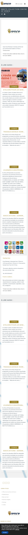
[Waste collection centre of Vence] (14, 247)
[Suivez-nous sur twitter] (6, 483)
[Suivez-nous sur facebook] (3, 483)
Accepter (5, 532)
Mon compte (19, 3)
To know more (6, 50)
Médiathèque (5, 494)
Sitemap (4, 502)
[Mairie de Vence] (6, 3)
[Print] (5, 14)
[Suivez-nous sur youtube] (8, 483)
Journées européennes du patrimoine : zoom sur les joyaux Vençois (14, 170)
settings (17, 529)
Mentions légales (6, 499)
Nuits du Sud (5, 497)
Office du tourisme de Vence (9, 492)
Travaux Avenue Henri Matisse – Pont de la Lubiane (14, 132)
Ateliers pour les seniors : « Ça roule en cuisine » (14, 90)
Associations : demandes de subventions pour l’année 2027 (14, 216)
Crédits (4, 504)
